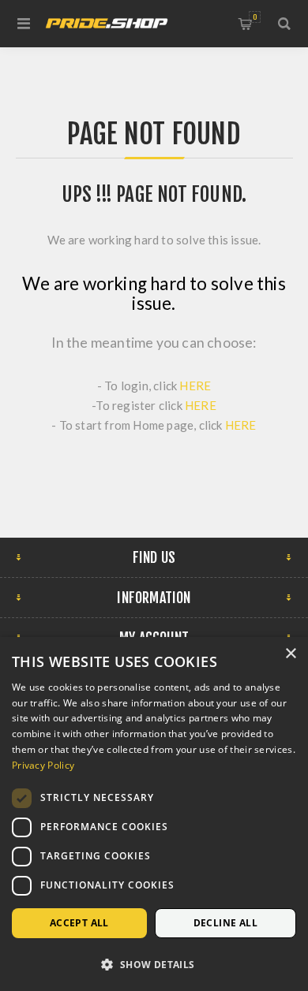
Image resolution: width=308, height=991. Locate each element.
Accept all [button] (79, 923)
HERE (195, 385)
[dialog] (154, 814)
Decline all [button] (225, 923)
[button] (154, 964)
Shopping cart (255, 17)
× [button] (290, 654)
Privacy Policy (43, 765)
